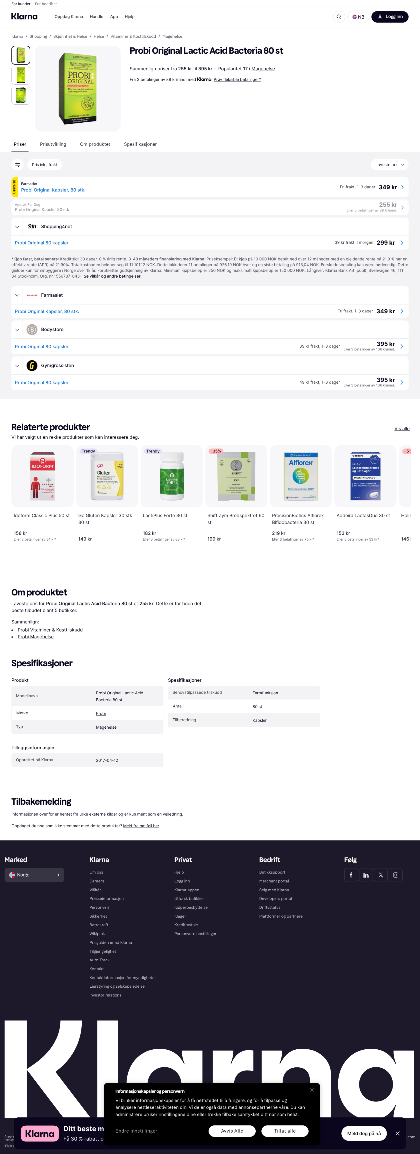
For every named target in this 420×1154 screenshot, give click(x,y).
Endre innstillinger (136, 1131)
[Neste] (400, 493)
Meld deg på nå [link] (364, 1133)
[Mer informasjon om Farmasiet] (17, 295)
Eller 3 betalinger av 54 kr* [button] (35, 539)
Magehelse (263, 68)
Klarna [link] (17, 36)
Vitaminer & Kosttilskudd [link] (133, 36)
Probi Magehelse (36, 636)
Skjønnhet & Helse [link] (70, 36)
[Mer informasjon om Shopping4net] (17, 226)
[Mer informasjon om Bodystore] (17, 329)
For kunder (21, 4)
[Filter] (17, 164)
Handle (96, 16)
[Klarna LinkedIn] (366, 875)
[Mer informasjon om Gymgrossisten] (17, 365)
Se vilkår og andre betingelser (112, 276)
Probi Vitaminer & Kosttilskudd (50, 630)
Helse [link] (99, 36)
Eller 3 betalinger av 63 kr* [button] (164, 539)
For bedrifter (46, 4)
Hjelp (130, 16)
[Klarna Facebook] (351, 875)
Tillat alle (285, 1131)
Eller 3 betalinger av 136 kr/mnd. (369, 349)
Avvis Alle (232, 1131)
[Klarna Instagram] (396, 875)
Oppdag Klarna (69, 16)
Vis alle (402, 428)
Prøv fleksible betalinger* (237, 79)
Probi (101, 713)
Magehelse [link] (172, 36)
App (114, 16)
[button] (358, 17)
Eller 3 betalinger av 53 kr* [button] (358, 539)
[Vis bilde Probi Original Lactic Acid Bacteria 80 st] (20, 55)
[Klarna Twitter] (381, 875)
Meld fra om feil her (141, 825)
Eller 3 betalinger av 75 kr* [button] (293, 539)
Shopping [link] (38, 36)
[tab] (20, 144)
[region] (212, 1114)
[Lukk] (312, 1090)
